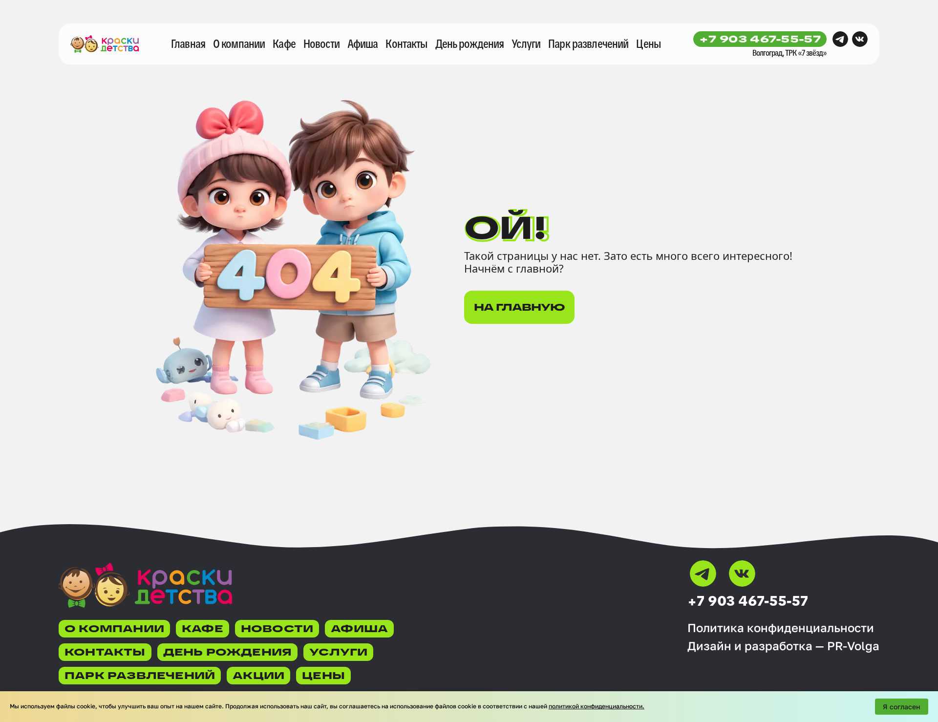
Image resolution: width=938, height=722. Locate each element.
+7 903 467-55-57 (760, 39)
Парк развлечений (588, 43)
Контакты (406, 43)
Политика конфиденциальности (780, 627)
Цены (648, 43)
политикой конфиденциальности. (596, 706)
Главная (188, 43)
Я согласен (901, 706)
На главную (519, 307)
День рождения (469, 43)
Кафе (284, 43)
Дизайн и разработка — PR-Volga (783, 645)
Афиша (362, 43)
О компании (239, 43)
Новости (321, 43)
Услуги (526, 43)
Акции (258, 675)
